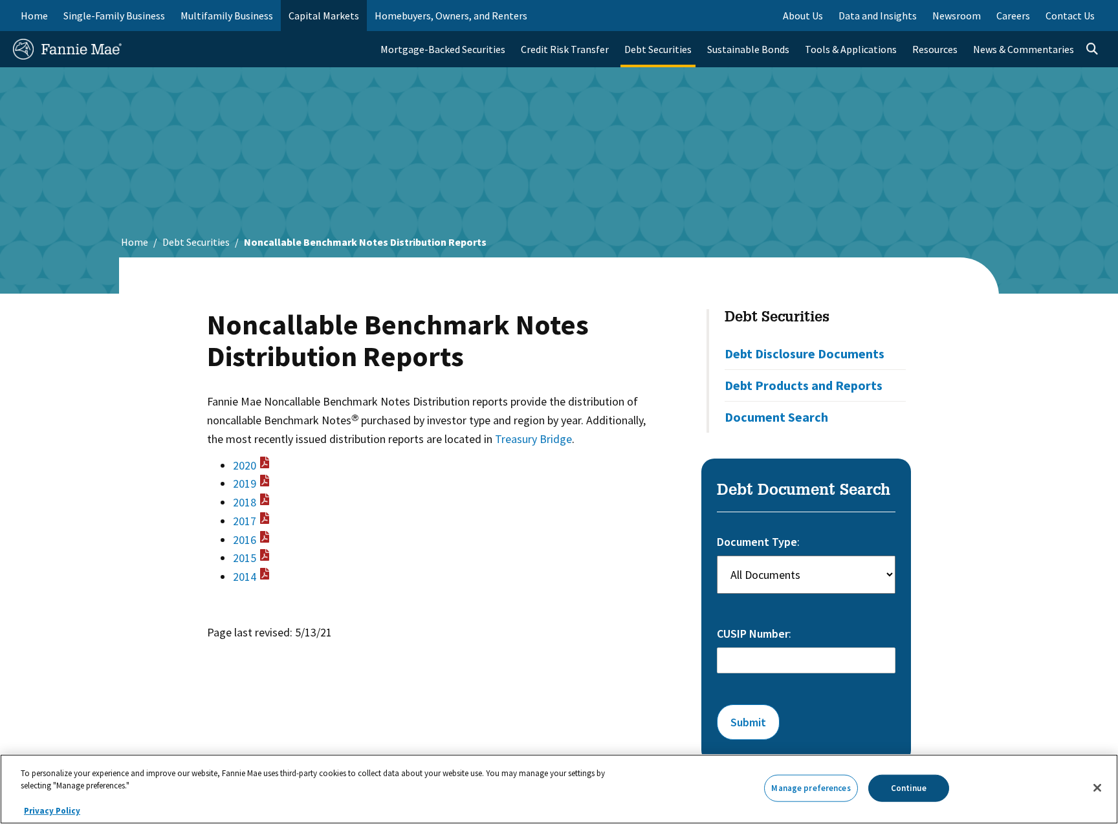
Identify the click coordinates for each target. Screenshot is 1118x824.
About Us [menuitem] (803, 15)
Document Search (776, 417)
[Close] (1097, 788)
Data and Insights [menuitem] (877, 15)
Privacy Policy (52, 810)
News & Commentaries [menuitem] (1023, 49)
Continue (908, 788)
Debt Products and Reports (803, 385)
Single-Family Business (114, 15)
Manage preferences (810, 788)
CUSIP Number (753, 633)
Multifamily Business (227, 15)
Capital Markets (324, 15)
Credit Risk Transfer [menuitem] (565, 49)
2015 (244, 557)
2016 (244, 539)
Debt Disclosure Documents (804, 353)
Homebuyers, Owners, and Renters (451, 15)
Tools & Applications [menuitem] (851, 49)
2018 (244, 502)
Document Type (757, 541)
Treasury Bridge (533, 438)
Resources (935, 49)
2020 (244, 465)
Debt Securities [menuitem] (658, 49)
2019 (244, 483)
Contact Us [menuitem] (1070, 15)
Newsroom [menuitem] (956, 15)
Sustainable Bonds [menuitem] (748, 49)
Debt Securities (196, 241)
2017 (244, 521)
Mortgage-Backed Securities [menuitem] (442, 49)
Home (34, 15)
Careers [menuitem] (1013, 15)
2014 (244, 576)
